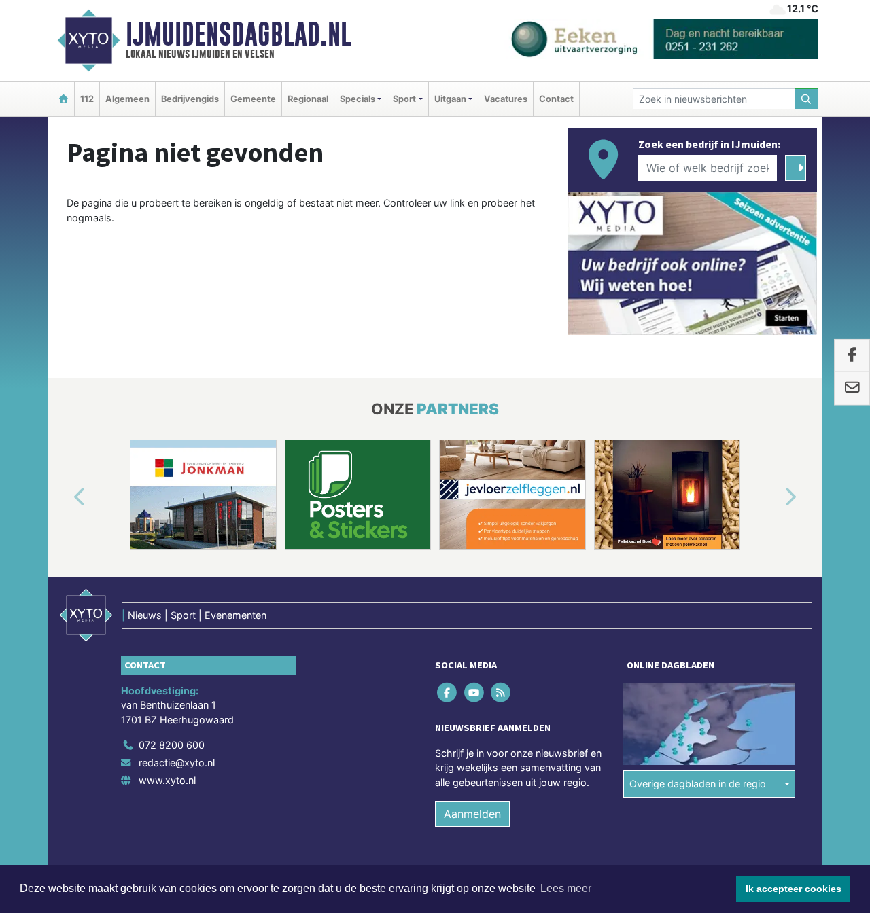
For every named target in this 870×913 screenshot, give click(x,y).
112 (87, 99)
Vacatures (505, 99)
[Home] (63, 99)
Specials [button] (357, 99)
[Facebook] (448, 692)
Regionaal (308, 99)
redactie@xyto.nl (177, 762)
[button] (64, 497)
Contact (556, 99)
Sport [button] (404, 99)
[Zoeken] (807, 98)
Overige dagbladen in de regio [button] (697, 783)
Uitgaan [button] (450, 99)
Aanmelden (472, 814)
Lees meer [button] (565, 888)
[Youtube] (475, 692)
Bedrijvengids (190, 99)
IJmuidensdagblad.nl (238, 34)
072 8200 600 (172, 745)
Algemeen (127, 99)
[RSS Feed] (501, 692)
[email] (852, 388)
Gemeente (253, 99)
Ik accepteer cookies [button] (793, 888)
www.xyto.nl (167, 780)
